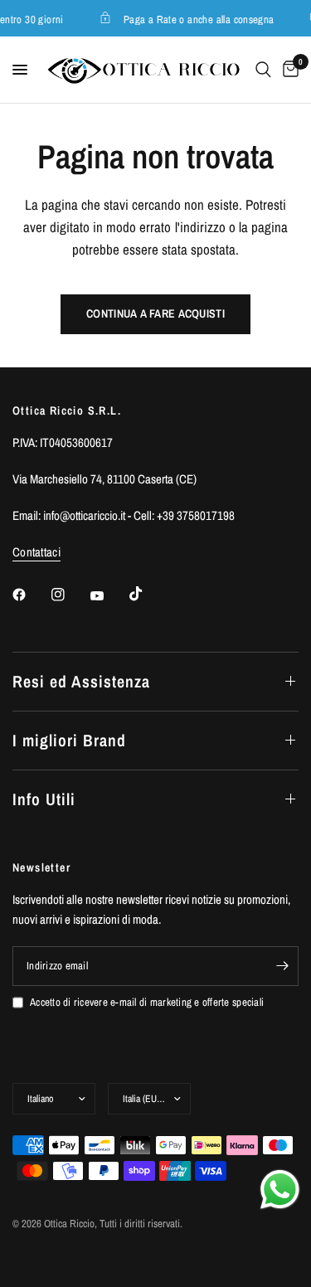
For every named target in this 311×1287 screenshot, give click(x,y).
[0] (288, 69)
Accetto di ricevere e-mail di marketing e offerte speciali (147, 1002)
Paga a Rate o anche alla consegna (197, 18)
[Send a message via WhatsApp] (280, 1189)
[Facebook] (30, 594)
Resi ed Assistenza (81, 681)
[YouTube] (108, 596)
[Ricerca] (263, 69)
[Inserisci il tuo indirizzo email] (282, 966)
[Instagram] (69, 594)
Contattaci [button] (36, 552)
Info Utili (43, 799)
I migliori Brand (69, 740)
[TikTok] (147, 594)
